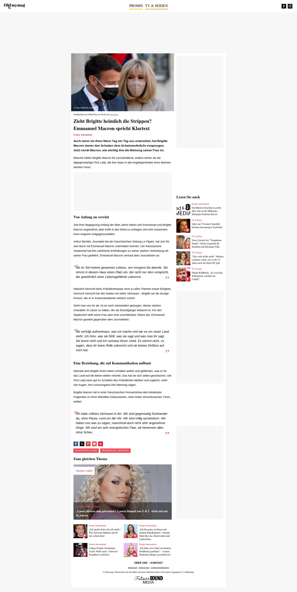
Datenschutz (144, 568)
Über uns (141, 563)
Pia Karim (114, 115)
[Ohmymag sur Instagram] (290, 6)
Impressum (132, 568)
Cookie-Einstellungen (160, 568)
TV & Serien (156, 5)
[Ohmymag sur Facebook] (284, 6)
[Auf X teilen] (82, 444)
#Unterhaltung (86, 450)
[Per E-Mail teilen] (94, 444)
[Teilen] (88, 444)
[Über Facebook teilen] (75, 444)
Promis (136, 5)
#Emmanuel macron (115, 450)
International (86, 135)
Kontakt (157, 563)
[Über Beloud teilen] (100, 444)
